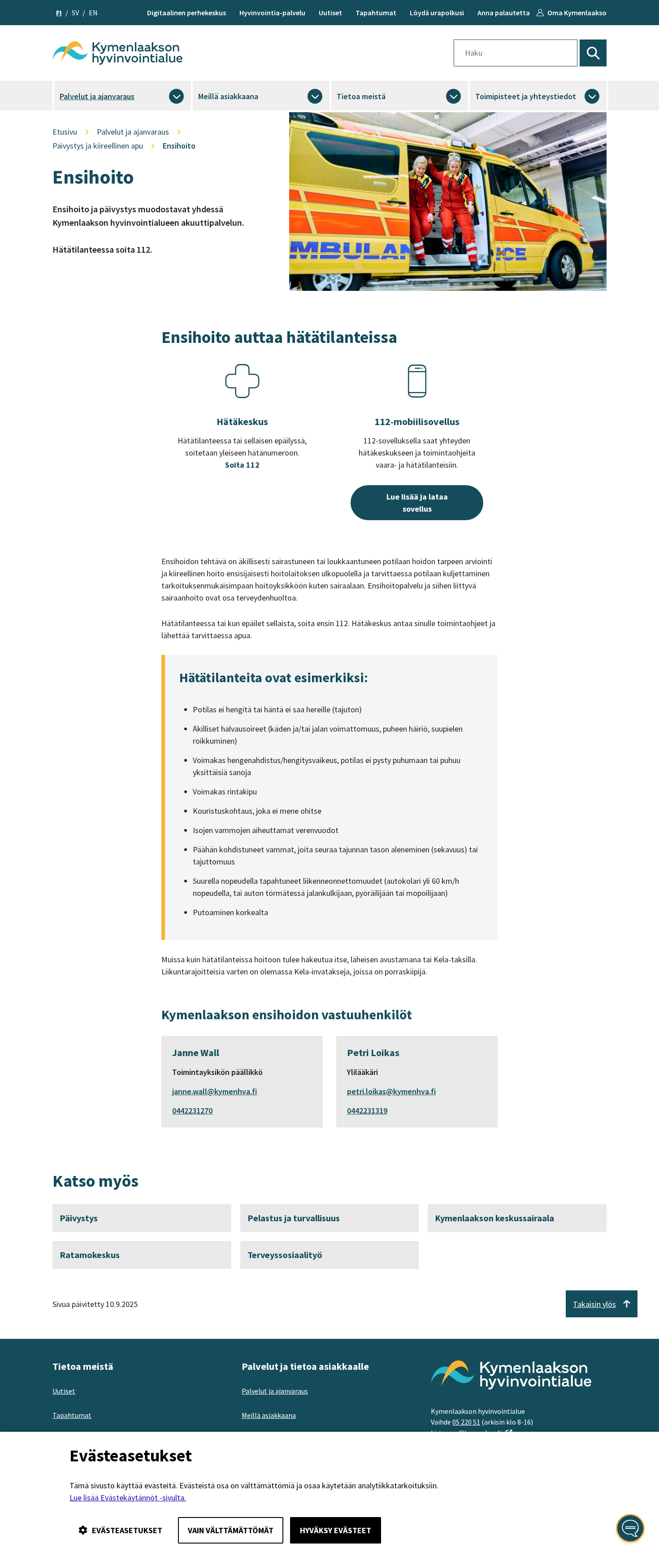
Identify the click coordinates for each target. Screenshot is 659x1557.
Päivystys (79, 1218)
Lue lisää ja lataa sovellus (417, 502)
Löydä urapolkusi (437, 12)
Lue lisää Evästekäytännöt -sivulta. (127, 1497)
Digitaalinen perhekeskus (186, 12)
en (93, 12)
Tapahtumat (376, 12)
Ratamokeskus (90, 1254)
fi (59, 12)
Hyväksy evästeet (335, 1530)
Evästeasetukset (127, 1530)
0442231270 (192, 1110)
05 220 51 (466, 1421)
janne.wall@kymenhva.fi (214, 1091)
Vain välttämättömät (230, 1530)
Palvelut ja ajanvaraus (97, 96)
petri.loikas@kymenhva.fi (391, 1091)
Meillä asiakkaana (228, 96)
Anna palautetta (503, 12)
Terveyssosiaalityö (284, 1254)
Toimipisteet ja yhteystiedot (525, 96)
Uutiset (330, 12)
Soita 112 (242, 465)
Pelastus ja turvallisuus (293, 1218)
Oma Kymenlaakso (577, 12)
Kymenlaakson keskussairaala (494, 1218)
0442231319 (367, 1110)
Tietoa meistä (361, 96)
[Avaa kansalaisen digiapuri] (630, 1528)
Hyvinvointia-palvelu (272, 12)
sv (75, 12)
